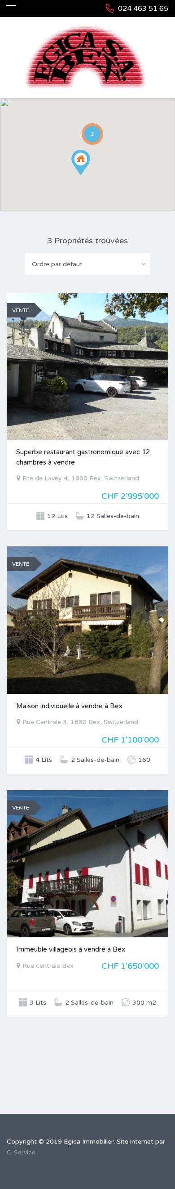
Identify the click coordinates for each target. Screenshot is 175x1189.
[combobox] (87, 264)
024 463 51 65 (143, 8)
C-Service (21, 1152)
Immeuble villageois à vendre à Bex (70, 949)
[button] (90, 175)
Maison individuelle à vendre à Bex (69, 706)
